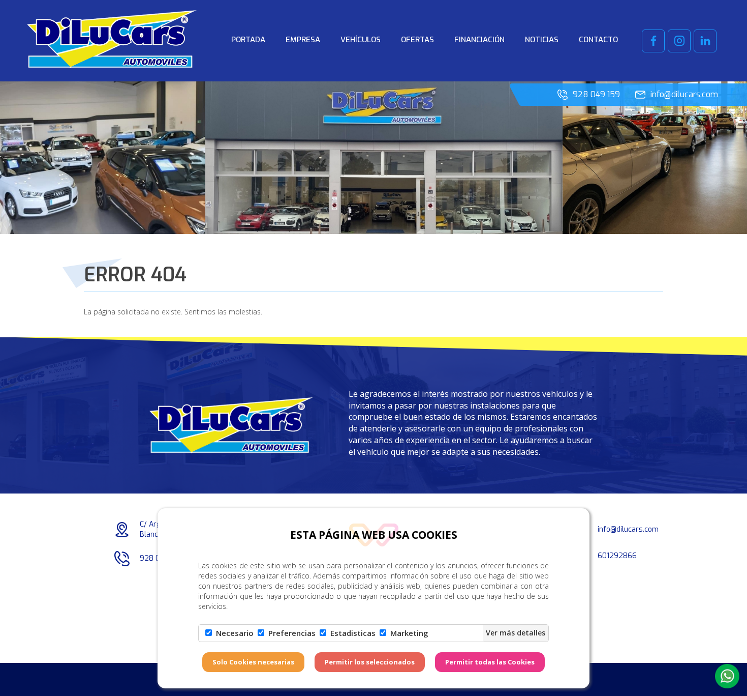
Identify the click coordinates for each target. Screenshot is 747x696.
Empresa (303, 40)
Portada (248, 40)
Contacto (598, 40)
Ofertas (417, 40)
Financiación (479, 40)
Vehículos (360, 40)
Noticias (541, 40)
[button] (727, 676)
